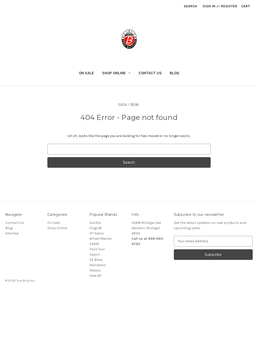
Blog (174, 73)
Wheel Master (100, 238)
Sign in (209, 6)
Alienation (97, 265)
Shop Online (114, 73)
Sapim (94, 254)
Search (190, 6)
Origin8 (95, 228)
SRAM (94, 244)
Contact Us (150, 73)
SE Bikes (96, 260)
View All (95, 275)
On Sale (86, 73)
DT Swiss (96, 233)
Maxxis (95, 270)
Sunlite (95, 223)
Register (229, 6)
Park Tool (97, 249)
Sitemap (12, 233)
